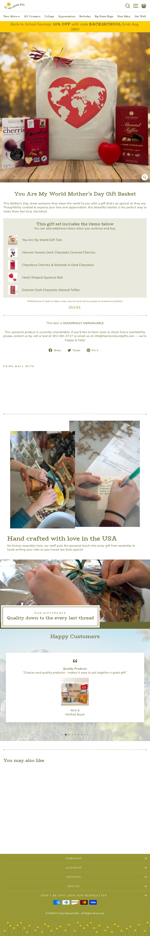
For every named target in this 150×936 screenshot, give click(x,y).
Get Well (140, 16)
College (49, 16)
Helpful (74, 876)
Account (74, 867)
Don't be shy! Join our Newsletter (74, 895)
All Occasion (32, 16)
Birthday (85, 16)
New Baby (124, 16)
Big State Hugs (104, 16)
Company (74, 858)
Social (74, 886)
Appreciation (66, 16)
